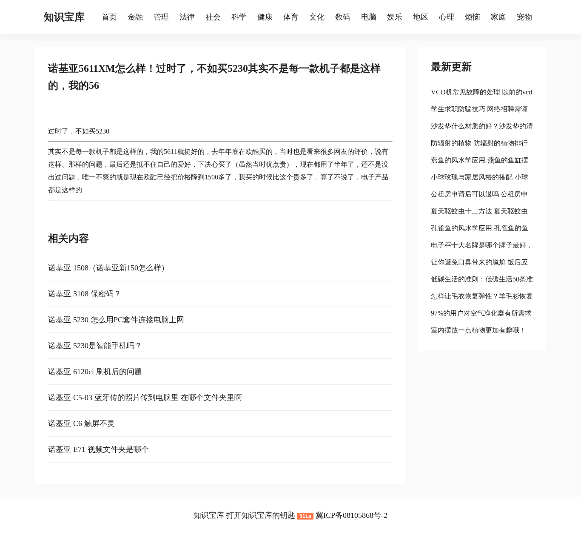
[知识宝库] (97, 17)
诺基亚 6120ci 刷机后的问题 (95, 371)
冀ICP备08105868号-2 (351, 515)
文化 (317, 17)
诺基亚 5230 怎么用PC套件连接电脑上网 (116, 319)
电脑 (368, 17)
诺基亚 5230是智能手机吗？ (95, 345)
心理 (446, 17)
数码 (342, 17)
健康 (265, 17)
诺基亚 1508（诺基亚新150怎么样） (108, 268)
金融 (135, 17)
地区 (420, 17)
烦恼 (472, 17)
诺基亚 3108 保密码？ (84, 294)
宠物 (524, 17)
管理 (161, 17)
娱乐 (394, 17)
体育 (291, 17)
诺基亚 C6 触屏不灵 (81, 423)
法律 (187, 17)
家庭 (498, 17)
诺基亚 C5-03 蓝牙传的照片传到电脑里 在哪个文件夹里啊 (145, 397)
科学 (239, 17)
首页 (109, 17)
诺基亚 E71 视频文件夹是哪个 (98, 449)
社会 (213, 17)
